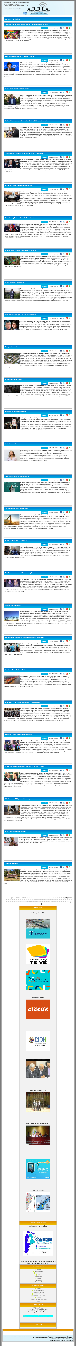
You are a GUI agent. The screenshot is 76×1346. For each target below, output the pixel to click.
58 (52, 900)
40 (16, 900)
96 (60, 902)
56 (48, 900)
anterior (8, 898)
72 (12, 902)
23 (49, 898)
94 (56, 902)
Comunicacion (39, 1282)
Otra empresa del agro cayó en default (16, 508)
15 (33, 898)
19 (41, 898)
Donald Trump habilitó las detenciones (17, 88)
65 (65, 900)
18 (39, 898)
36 (8, 900)
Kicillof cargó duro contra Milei (14, 282)
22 (47, 898)
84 (36, 902)
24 (51, 898)
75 (18, 902)
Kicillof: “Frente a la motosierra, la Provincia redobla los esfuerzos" (26, 121)
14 (31, 898)
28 (59, 898)
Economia (39, 1280)
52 (40, 900)
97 (62, 902)
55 (46, 900)
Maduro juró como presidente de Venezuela (18, 734)
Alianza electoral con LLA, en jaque (16, 540)
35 (6, 900)
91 (50, 902)
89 (46, 902)
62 (60, 900)
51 (38, 900)
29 (61, 898)
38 (12, 900)
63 (62, 900)
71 (10, 902)
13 (29, 898)
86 (40, 902)
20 (43, 898)
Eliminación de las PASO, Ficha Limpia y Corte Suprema (22, 702)
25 (53, 898)
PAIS (39, 1275)
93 (54, 902)
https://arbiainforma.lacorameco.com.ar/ (38, 1316)
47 (30, 900)
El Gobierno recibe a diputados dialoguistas (18, 185)
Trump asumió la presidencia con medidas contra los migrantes (24, 153)
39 (14, 900)
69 (6, 902)
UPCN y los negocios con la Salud (15, 831)
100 (68, 902)
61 (58, 900)
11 (26, 898)
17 (37, 898)
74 (16, 902)
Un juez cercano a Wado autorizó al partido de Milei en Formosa (24, 766)
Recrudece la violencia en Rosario (15, 411)
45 (26, 900)
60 (56, 900)
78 (24, 902)
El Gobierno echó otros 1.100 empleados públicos (20, 573)
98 (64, 902)
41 (18, 900)
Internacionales (39, 1271)
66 (67, 900)
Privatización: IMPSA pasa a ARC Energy (17, 799)
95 (58, 902)
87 (42, 902)
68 (71, 900)
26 (55, 898)
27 (57, 898)
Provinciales (38, 1276)
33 (71, 898)
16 (35, 898)
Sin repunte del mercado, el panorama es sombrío (20, 250)
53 (42, 900)
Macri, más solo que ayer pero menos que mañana (20, 314)
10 (24, 898)
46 (28, 900)
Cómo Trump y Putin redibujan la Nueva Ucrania (20, 218)
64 (64, 900)
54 (44, 900)
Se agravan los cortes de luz (13, 379)
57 (50, 900)
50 (36, 900)
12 (27, 898)
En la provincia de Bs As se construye (16, 347)
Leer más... (44, 28)
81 (30, 902)
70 (8, 902)
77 (22, 902)
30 (63, 898)
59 (54, 900)
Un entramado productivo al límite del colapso (19, 670)
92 (52, 902)
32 (69, 898)
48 (32, 900)
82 (32, 902)
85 (38, 902)
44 (24, 900)
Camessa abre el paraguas (13, 605)
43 (22, 900)
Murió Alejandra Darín (11, 444)
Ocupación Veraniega (11, 863)
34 (4, 900)
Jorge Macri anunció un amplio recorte (17, 476)
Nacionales (39, 1273)
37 (10, 900)
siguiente (37, 904)
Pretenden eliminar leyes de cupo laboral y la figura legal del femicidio (26, 24)
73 (14, 902)
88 (44, 902)
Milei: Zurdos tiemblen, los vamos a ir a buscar (19, 56)
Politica (39, 1278)
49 (34, 900)
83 (34, 902)
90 (48, 902)
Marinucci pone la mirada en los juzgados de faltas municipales (24, 637)
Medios (39, 1269)
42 (20, 900)
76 (20, 902)
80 (28, 902)
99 (65, 902)
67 (69, 900)
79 (26, 902)
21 (45, 898)
